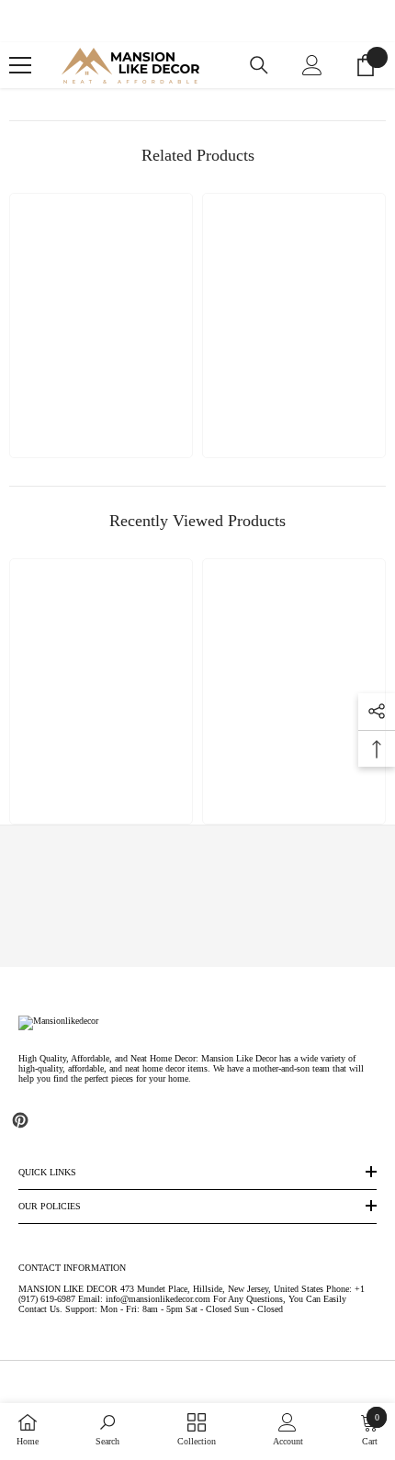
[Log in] (312, 65)
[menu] (20, 65)
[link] (198, 896)
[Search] (259, 65)
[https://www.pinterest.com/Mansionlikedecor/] (20, 1120)
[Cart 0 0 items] (366, 65)
